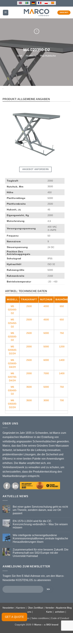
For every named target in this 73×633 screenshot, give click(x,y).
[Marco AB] (36, 12)
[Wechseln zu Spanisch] (52, 3)
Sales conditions (40, 618)
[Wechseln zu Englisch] (20, 3)
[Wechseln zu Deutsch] (33, 3)
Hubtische (31, 55)
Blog (69, 607)
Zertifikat (38, 607)
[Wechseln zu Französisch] (39, 3)
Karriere (20, 607)
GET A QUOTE (14, 616)
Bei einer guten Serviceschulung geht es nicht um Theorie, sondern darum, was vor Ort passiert (40, 510)
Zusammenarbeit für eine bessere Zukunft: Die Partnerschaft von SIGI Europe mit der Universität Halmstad (40, 552)
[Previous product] (36, 31)
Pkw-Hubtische (48, 55)
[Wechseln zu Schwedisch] (27, 3)
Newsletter (8, 607)
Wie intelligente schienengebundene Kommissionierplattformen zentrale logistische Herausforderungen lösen (40, 538)
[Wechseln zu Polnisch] (46, 3)
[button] (5, 12)
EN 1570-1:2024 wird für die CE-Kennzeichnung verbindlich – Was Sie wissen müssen (40, 524)
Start (19, 55)
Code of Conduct (60, 618)
